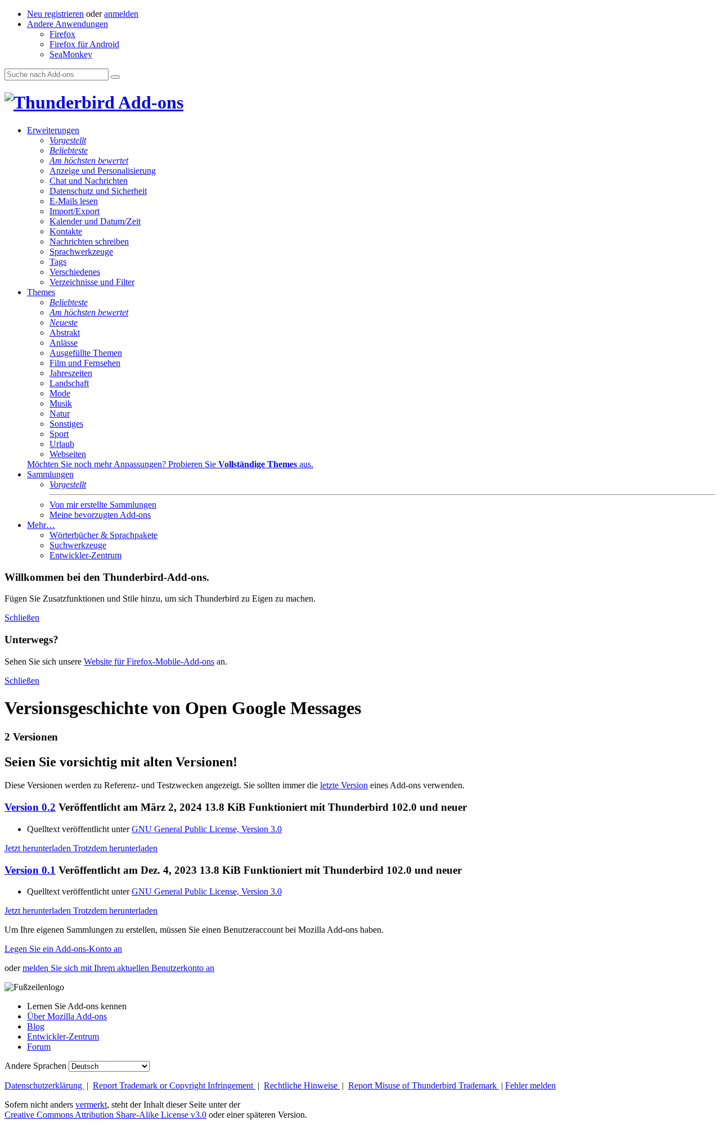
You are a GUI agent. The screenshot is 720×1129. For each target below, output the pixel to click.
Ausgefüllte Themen (86, 353)
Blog (35, 1026)
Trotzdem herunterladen (115, 848)
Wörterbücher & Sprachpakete (104, 535)
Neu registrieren (55, 14)
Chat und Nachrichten (89, 181)
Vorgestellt (68, 140)
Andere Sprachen (35, 1066)
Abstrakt (65, 332)
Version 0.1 (30, 870)
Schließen (21, 617)
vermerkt (91, 1104)
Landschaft (69, 383)
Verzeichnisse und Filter (92, 282)
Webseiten (68, 454)
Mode (60, 393)
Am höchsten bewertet (89, 160)
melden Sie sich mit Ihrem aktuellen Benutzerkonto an (118, 968)
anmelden (121, 14)
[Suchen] (115, 77)
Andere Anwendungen (67, 24)
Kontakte (66, 231)
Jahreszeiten (71, 373)
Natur (60, 413)
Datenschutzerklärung (44, 1085)
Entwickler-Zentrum (86, 555)
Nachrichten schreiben (89, 241)
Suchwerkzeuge (78, 545)
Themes (41, 292)
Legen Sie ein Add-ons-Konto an (63, 949)
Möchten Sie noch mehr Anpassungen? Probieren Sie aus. (170, 464)
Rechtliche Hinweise (302, 1085)
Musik (61, 403)
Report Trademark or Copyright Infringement (174, 1085)
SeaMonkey (71, 54)
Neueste (64, 322)
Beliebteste (69, 150)
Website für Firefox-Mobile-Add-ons (149, 661)
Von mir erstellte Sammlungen (103, 504)
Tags (58, 262)
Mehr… (41, 525)
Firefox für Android (84, 44)
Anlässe (64, 342)
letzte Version (344, 785)
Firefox (62, 34)
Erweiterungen (53, 130)
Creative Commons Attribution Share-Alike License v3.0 (105, 1114)
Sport (59, 434)
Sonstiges (66, 423)
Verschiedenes (75, 272)
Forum (39, 1046)
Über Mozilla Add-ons (67, 1016)
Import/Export (75, 211)
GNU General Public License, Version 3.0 (207, 829)
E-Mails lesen (74, 201)
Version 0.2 (30, 807)
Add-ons (149, 102)
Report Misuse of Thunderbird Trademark (423, 1085)
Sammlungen (50, 474)
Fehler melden (530, 1085)
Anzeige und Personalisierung (103, 170)
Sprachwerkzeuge (81, 251)
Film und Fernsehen (85, 363)
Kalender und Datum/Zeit (95, 221)
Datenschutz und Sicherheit (98, 191)
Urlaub (62, 444)
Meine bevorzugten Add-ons (100, 515)
